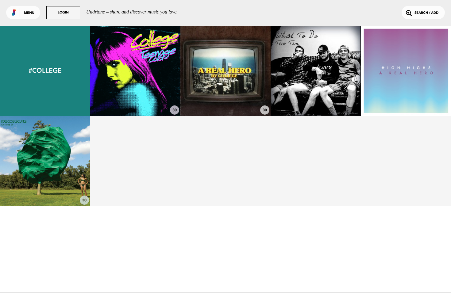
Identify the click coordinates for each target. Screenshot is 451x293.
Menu (29, 13)
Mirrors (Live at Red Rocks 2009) (45, 186)
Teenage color (135, 99)
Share (154, 70)
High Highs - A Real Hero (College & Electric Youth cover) (406, 93)
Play (135, 70)
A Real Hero (225, 99)
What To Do (315, 99)
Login (63, 12)
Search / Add (426, 13)
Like (116, 70)
